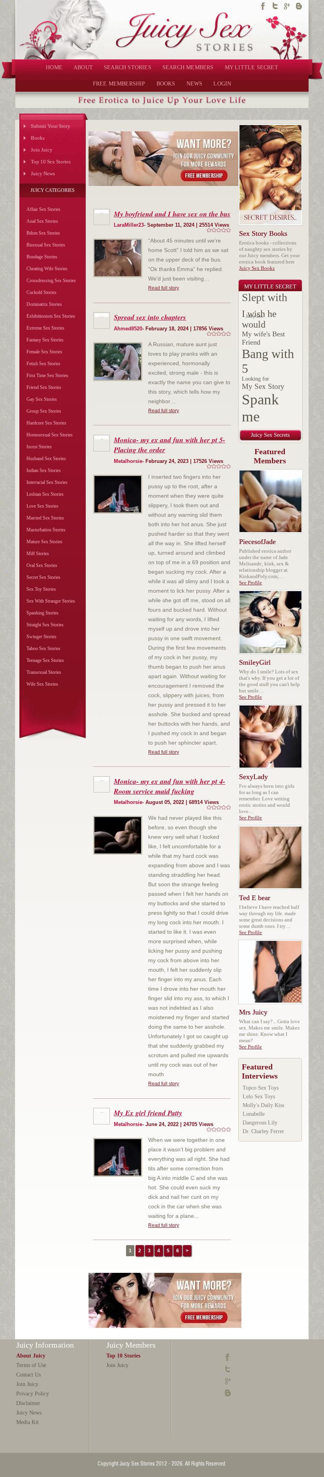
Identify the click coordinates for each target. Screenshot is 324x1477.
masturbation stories (46, 530)
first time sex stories (47, 375)
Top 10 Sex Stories (51, 162)
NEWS (194, 84)
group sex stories (43, 411)
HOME (54, 67)
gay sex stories (41, 399)
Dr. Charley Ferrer (263, 1131)
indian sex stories (43, 470)
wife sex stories (42, 684)
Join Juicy (42, 150)
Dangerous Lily (260, 1123)
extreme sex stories (45, 328)
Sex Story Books (263, 233)
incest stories (39, 446)
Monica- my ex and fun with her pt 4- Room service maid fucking (169, 786)
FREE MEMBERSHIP (119, 84)
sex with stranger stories (50, 601)
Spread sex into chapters (150, 317)
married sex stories (45, 518)
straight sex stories (45, 625)
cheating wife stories (47, 268)
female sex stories (44, 352)
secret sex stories (43, 577)
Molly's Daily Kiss (263, 1105)
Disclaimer (28, 1403)
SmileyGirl (255, 662)
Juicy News (43, 173)
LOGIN (222, 84)
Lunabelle (254, 1114)
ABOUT (83, 67)
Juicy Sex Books (257, 268)
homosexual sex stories (49, 435)
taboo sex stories (43, 648)
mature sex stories (44, 541)
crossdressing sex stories (51, 280)
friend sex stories (43, 387)
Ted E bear (254, 898)
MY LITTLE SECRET (251, 67)
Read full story (163, 288)
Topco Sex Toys (261, 1088)
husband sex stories (46, 458)
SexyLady (253, 777)
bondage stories (41, 257)
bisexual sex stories (45, 245)
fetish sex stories (43, 363)
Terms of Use (31, 1365)
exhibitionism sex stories (50, 316)
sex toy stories (41, 589)
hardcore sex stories (46, 423)
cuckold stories (41, 292)
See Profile (250, 583)
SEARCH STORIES (127, 67)
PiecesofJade (257, 542)
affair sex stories (43, 209)
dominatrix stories (44, 304)
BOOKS (165, 84)
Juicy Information (45, 1344)
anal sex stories (42, 221)
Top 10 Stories (123, 1356)
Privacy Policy (32, 1394)
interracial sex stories (47, 482)
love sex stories (42, 506)
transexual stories (43, 672)
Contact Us (28, 1375)
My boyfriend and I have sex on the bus (172, 214)
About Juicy (30, 1356)
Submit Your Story (50, 126)
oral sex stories (41, 565)
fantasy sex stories (45, 340)
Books (38, 138)
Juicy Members (131, 1344)
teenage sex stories (45, 660)
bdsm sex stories (43, 233)
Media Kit (27, 1422)
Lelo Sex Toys (259, 1097)
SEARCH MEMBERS (188, 67)
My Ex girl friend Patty (148, 1113)
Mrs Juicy (253, 1012)
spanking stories (42, 613)
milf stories (37, 553)
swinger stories (41, 636)
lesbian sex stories (45, 494)
